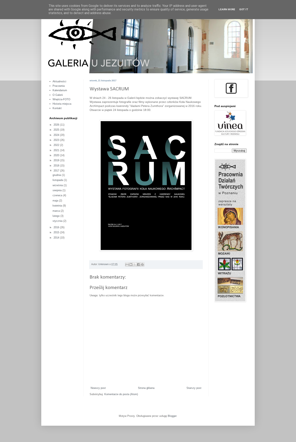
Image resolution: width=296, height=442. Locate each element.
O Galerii (58, 94)
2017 (57, 170)
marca (57, 210)
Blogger (172, 415)
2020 (57, 155)
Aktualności (59, 81)
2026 (57, 124)
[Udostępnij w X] (135, 264)
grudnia (57, 175)
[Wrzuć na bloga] (131, 264)
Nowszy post (98, 387)
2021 (57, 150)
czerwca (58, 195)
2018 (57, 165)
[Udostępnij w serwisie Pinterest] (142, 264)
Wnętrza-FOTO (61, 99)
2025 (57, 129)
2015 (57, 232)
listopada (58, 180)
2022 (57, 145)
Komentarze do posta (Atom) (121, 394)
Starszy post (193, 387)
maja (56, 200)
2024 (57, 134)
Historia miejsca (62, 103)
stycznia (58, 220)
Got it (243, 9)
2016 (57, 227)
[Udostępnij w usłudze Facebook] (139, 264)
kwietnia (58, 205)
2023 (57, 139)
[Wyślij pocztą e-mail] (127, 264)
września (58, 185)
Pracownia (59, 85)
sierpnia (57, 190)
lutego (56, 215)
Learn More (226, 9)
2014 (57, 237)
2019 (57, 160)
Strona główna (146, 387)
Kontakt (57, 108)
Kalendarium (60, 90)
